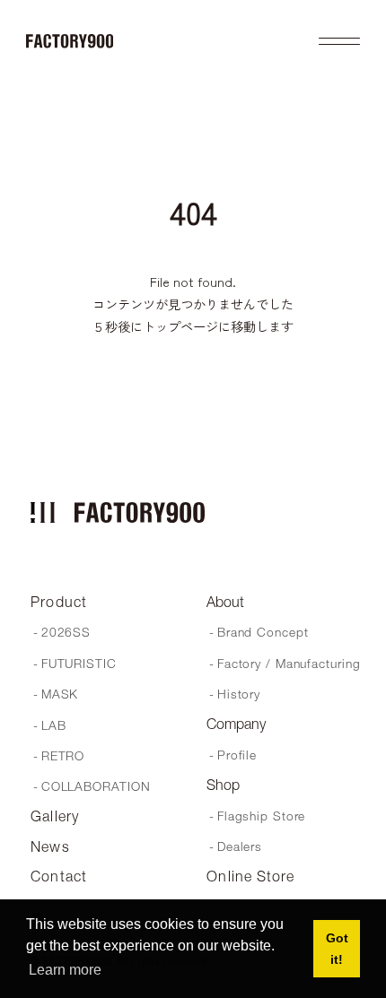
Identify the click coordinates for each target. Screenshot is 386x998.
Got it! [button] (337, 949)
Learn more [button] (65, 969)
